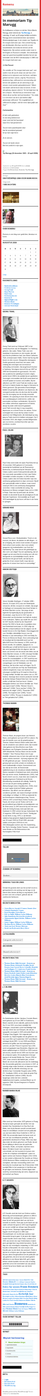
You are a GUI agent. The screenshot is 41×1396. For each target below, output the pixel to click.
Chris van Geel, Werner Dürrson (15, 926)
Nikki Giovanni (24, 1298)
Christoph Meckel (14, 1284)
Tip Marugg (25, 33)
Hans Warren (9, 292)
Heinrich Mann (23, 1289)
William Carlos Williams (16, 1311)
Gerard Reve (7, 1289)
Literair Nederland (11, 306)
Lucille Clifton (14, 1296)
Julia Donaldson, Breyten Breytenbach (18, 916)
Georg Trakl (8, 290)
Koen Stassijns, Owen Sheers (14, 912)
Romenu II (8, 298)
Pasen (31, 1298)
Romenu (8, 4)
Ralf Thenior (10, 1304)
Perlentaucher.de (10, 296)
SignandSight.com (10, 300)
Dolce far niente (11, 1286)
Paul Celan (8, 294)
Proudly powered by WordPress (14, 1392)
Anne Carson (19, 1280)
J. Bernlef (13, 1291)
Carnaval (27, 1282)
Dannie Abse (23, 1284)
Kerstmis (6, 1296)
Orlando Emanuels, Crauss (14, 910)
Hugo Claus (31, 1289)
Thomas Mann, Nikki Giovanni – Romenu (18, 963)
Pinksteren (22, 1300)
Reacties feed (9, 1384)
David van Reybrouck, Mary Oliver (16, 928)
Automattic (15, 1394)
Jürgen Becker (13, 1294)
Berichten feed (9, 1382)
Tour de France (23, 1309)
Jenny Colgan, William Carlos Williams (18, 922)
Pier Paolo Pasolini (12, 1300)
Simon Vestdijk (19, 1307)
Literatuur (15, 168)
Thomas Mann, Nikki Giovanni (14, 981)
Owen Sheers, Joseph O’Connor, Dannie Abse (20, 908)
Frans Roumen (29, 1286)
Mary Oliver (33, 1296)
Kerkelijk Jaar (26, 1293)
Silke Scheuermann (9, 1307)
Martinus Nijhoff (24, 1296)
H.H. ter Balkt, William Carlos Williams (18, 914)
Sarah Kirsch (31, 1304)
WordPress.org (9, 1386)
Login (6, 1380)
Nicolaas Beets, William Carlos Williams (18, 924)
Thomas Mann (9, 302)
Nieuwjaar (16, 1298)
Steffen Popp (29, 1307)
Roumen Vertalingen (11, 304)
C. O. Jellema (20, 1282)
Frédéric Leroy (10, 288)
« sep (4, 275)
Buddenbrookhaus (10, 286)
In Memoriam (13, 170)
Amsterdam (11, 1280)
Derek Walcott (32, 1284)
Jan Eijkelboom (21, 1291)
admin (27, 166)
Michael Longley (8, 1298)
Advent (5, 1280)
